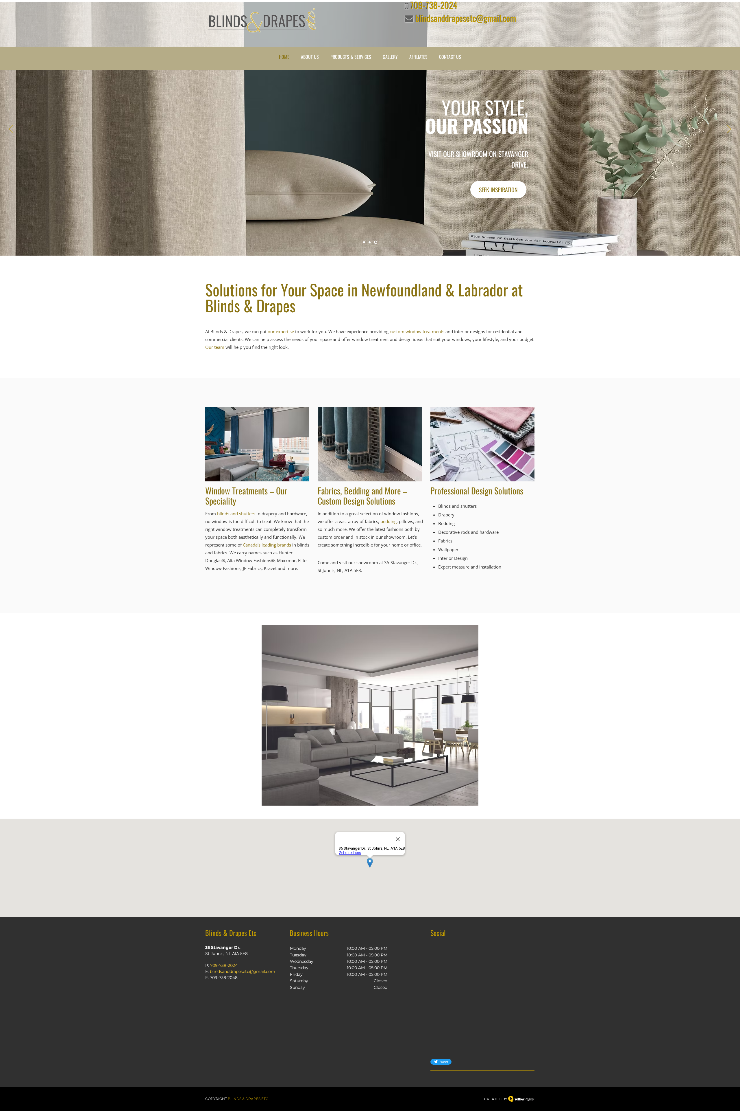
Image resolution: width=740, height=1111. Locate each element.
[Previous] (11, 129)
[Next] (729, 129)
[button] (310, 57)
